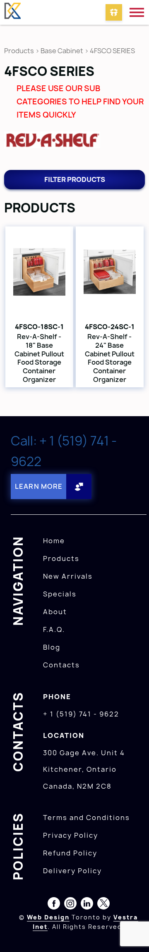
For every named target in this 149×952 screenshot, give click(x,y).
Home (54, 540)
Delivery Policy (72, 870)
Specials (60, 594)
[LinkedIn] (87, 905)
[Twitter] (103, 905)
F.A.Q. (54, 629)
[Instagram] (70, 905)
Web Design (48, 917)
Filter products (74, 179)
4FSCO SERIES (112, 50)
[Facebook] (54, 905)
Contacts (61, 664)
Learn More (38, 486)
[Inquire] (114, 12)
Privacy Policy (70, 835)
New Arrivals (68, 576)
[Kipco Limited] (12, 12)
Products (19, 50)
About (55, 611)
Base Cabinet (62, 50)
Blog (51, 647)
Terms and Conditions (86, 817)
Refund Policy (70, 853)
